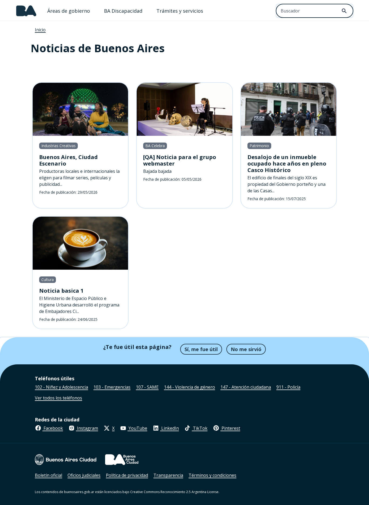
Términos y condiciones (212, 475)
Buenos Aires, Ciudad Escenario (68, 160)
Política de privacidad (127, 475)
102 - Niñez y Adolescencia (61, 387)
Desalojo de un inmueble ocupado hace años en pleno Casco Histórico (286, 163)
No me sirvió (246, 349)
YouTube (137, 428)
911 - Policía (288, 387)
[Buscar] (344, 10)
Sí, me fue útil (201, 349)
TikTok (199, 428)
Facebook (52, 428)
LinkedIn (169, 428)
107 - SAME (147, 387)
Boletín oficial (48, 475)
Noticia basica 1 (61, 291)
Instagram (87, 428)
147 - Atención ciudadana (245, 387)
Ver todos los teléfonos (58, 398)
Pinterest (230, 428)
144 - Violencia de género (189, 387)
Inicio (40, 30)
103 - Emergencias (111, 387)
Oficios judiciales (84, 475)
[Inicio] (26, 10)
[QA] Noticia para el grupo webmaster (179, 160)
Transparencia (168, 475)
